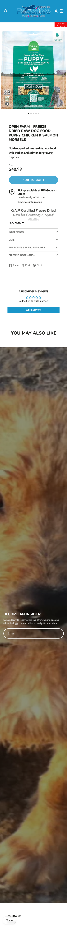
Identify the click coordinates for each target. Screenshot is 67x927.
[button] (28, 113)
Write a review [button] (33, 309)
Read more (15, 223)
